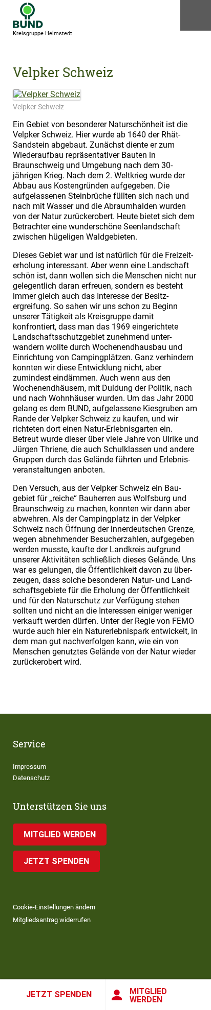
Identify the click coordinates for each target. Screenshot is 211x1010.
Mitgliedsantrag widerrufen (52, 920)
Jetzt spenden (59, 994)
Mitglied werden (148, 995)
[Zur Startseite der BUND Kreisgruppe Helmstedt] (28, 15)
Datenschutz (31, 778)
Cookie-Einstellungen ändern (54, 907)
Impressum (29, 766)
